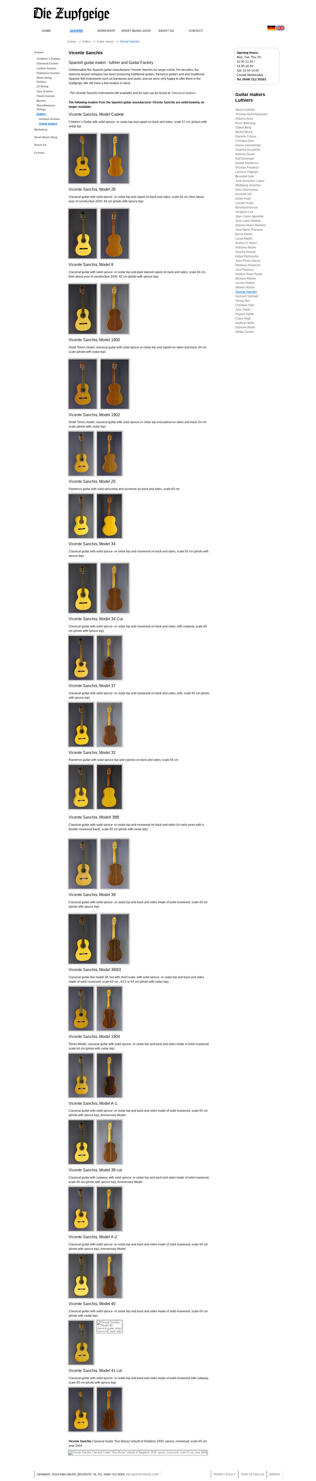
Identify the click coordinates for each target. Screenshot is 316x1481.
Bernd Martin (244, 234)
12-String (42, 86)
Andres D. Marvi (246, 243)
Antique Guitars (49, 118)
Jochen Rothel (245, 283)
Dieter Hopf (243, 198)
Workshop (106, 30)
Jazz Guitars (45, 91)
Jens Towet (242, 309)
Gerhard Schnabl (246, 296)
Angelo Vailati (244, 314)
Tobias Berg (243, 127)
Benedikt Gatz (244, 176)
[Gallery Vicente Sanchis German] (271, 29)
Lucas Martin (244, 238)
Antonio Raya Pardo (248, 274)
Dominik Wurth (245, 327)
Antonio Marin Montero (250, 225)
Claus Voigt (243, 318)
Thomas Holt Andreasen (251, 114)
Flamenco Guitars (48, 73)
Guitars (76, 30)
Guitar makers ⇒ (108, 41)
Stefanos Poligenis (247, 265)
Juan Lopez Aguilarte (249, 216)
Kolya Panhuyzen (247, 256)
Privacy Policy (225, 1474)
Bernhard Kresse (246, 207)
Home (46, 30)
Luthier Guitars (46, 68)
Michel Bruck (244, 132)
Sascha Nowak (245, 252)
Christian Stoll (244, 305)
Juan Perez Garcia (247, 260)
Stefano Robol (245, 287)
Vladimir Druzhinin (247, 149)
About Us (166, 30)
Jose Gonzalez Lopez (249, 181)
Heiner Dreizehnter (248, 145)
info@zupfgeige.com (142, 1474)
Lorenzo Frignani (246, 172)
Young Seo (242, 300)
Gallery (41, 113)
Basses (41, 100)
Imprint (274, 1474)
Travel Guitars (46, 95)
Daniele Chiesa (245, 136)
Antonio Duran (245, 154)
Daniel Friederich (246, 163)
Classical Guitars (48, 63)
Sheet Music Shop (136, 30)
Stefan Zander (244, 332)
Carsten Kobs (244, 203)
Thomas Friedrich (247, 167)
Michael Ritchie (245, 278)
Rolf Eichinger (244, 158)
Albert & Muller (245, 110)
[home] (71, 20)
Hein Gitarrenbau (246, 189)
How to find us (252, 1474)
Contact (196, 30)
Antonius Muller (245, 247)
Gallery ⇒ (89, 41)
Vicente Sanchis (130, 41)
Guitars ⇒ (74, 41)
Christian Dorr (244, 141)
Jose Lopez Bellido (248, 221)
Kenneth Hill (243, 194)
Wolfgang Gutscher (248, 185)
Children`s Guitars (48, 58)
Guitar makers (48, 123)
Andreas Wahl (244, 323)
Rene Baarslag (245, 123)
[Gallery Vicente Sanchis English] (280, 29)
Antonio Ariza (244, 118)
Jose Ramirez (244, 269)
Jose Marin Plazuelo (249, 229)
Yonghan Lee (244, 212)
